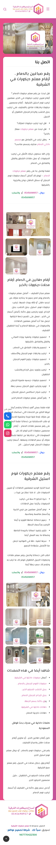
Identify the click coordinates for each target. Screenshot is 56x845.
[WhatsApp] (8, 424)
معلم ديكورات (27, 129)
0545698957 (31, 193)
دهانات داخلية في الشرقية (34, 707)
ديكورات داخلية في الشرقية (27, 678)
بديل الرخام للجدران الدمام (34, 695)
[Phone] (8, 416)
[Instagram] (8, 433)
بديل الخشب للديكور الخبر (34, 689)
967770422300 (28, 835)
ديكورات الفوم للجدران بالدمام (32, 683)
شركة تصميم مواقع (19, 830)
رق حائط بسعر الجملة (35, 701)
